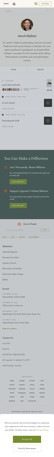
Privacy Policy (42, 430)
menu (6, 4)
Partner (45, 4)
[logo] (14, 3)
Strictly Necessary (27, 448)
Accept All (27, 439)
